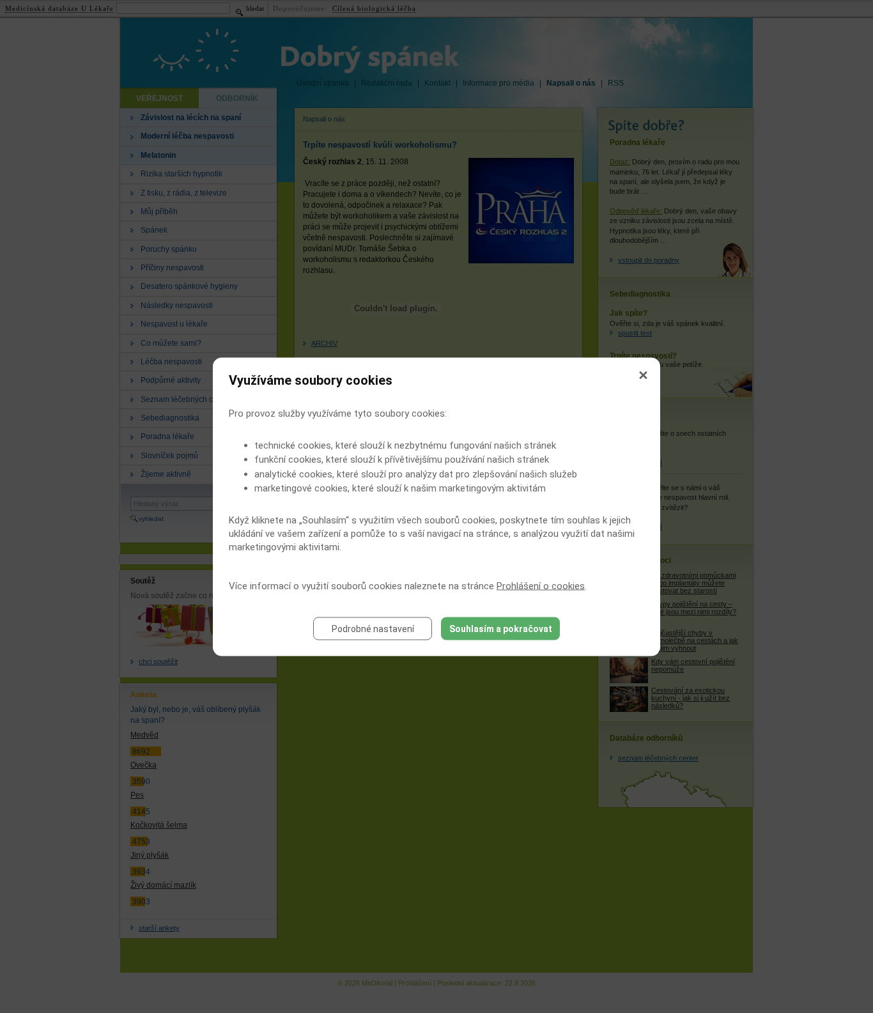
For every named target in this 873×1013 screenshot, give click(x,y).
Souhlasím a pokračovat (500, 628)
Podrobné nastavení (373, 628)
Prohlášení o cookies (541, 585)
